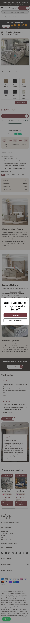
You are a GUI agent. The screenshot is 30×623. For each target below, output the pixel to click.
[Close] (27, 300)
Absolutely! (15, 315)
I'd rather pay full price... (15, 320)
